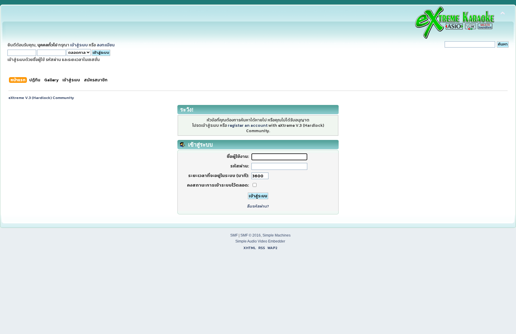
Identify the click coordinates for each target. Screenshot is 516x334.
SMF (234, 235)
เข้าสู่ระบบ (79, 45)
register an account (248, 125)
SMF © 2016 (250, 235)
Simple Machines (276, 235)
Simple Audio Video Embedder (260, 241)
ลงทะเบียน (106, 45)
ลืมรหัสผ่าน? (258, 206)
